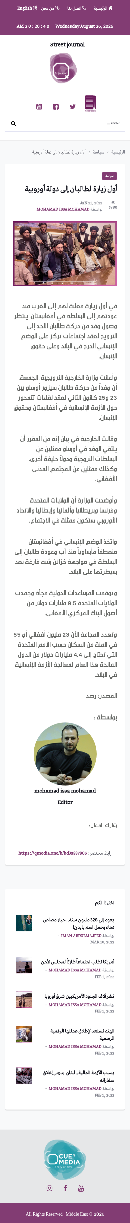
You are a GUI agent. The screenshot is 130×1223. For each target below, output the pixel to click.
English (25, 8)
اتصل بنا (74, 8)
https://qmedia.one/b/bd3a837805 (52, 853)
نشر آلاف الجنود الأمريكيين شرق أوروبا (80, 996)
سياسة (98, 152)
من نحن (48, 8)
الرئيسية (101, 8)
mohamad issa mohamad (63, 209)
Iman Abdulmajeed (81, 936)
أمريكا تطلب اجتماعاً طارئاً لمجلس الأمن (78, 962)
